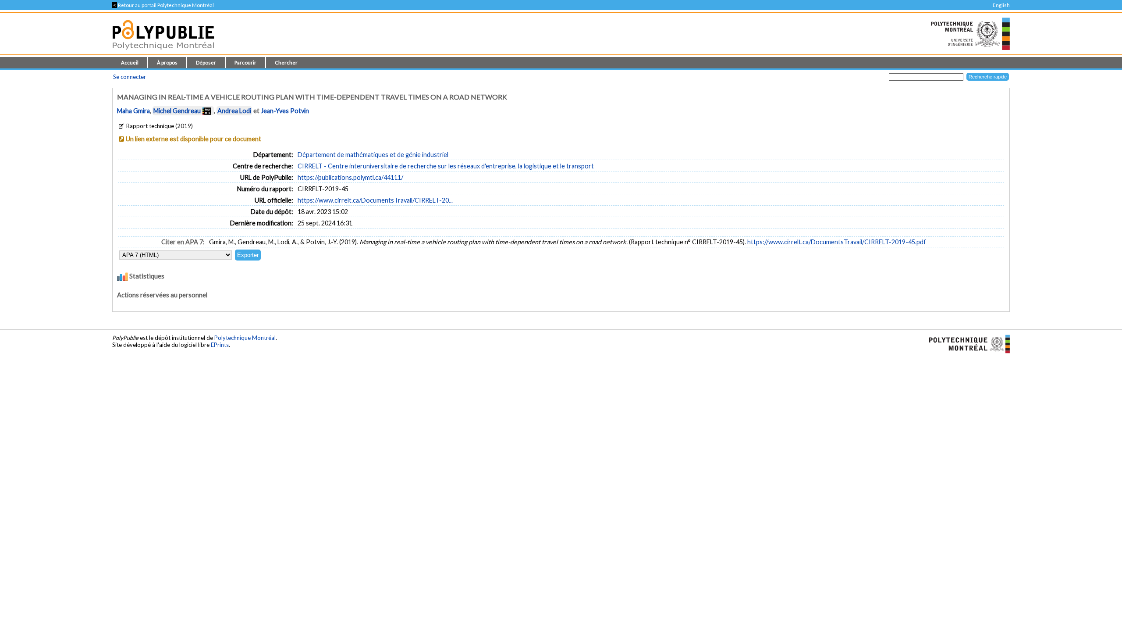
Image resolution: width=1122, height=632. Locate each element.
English (1001, 5)
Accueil (129, 62)
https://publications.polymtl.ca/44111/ (350, 177)
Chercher (286, 62)
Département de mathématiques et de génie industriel (373, 154)
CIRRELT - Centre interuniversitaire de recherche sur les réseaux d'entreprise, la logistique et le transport (446, 166)
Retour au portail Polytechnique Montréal (163, 5)
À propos (167, 62)
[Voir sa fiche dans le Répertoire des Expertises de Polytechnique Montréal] (207, 110)
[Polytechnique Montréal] (966, 343)
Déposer (206, 62)
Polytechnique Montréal (245, 337)
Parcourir (245, 62)
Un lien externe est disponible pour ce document (193, 139)
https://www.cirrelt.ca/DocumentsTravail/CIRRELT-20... (375, 200)
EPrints (220, 344)
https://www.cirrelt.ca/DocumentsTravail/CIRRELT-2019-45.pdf (836, 242)
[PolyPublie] (163, 52)
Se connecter (129, 76)
